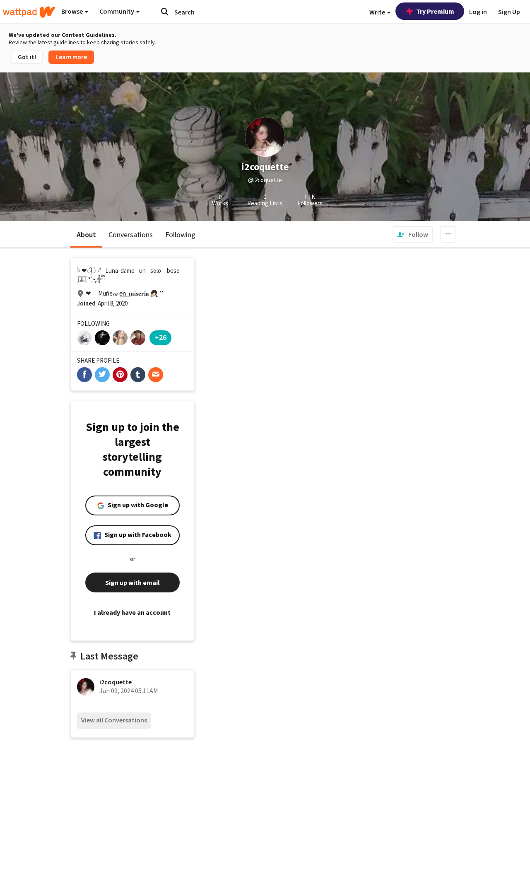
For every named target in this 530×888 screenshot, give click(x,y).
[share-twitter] (102, 374)
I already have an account (132, 612)
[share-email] (155, 374)
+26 (160, 337)
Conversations (130, 234)
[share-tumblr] (137, 374)
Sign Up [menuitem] (509, 11)
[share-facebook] (84, 374)
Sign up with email (132, 582)
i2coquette (115, 682)
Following (180, 234)
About (86, 234)
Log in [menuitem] (478, 11)
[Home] (29, 12)
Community (117, 11)
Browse (72, 11)
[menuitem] (413, 234)
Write (377, 12)
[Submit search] (165, 11)
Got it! (27, 57)
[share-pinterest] (120, 374)
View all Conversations (114, 720)
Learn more (71, 57)
